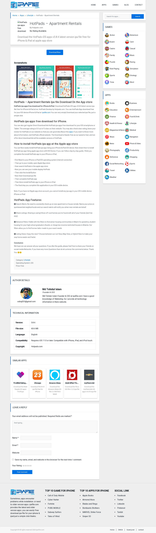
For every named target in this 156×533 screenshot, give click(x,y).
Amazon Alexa (55, 383)
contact (139, 5)
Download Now (55, 52)
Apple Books (88, 495)
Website (15, 453)
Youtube (120, 516)
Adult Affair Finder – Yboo (75, 383)
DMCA (120, 530)
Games (115, 5)
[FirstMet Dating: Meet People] (20, 374)
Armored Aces (89, 500)
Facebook (121, 495)
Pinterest (121, 508)
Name (15, 438)
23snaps (37, 383)
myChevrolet (89, 383)
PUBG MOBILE (54, 508)
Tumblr (120, 512)
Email (15, 445)
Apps (22, 15)
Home (93, 5)
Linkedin (120, 504)
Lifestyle (30, 15)
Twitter (120, 500)
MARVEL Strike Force (92, 512)
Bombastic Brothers (91, 508)
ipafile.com (46, 112)
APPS (104, 5)
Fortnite (51, 504)
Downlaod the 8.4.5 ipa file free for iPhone (37, 389)
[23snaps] (37, 374)
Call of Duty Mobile (56, 495)
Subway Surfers (54, 512)
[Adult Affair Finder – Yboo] (72, 374)
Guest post (130, 530)
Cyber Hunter (53, 500)
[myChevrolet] (89, 374)
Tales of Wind (53, 516)
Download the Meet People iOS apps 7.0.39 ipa (20, 389)
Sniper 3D (87, 516)
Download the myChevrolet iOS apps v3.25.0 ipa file (89, 389)
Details (20, 396)
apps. (71, 132)
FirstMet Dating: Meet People (25, 383)
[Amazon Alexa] (55, 374)
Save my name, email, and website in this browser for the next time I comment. (48, 460)
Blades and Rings (90, 504)
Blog (126, 5)
